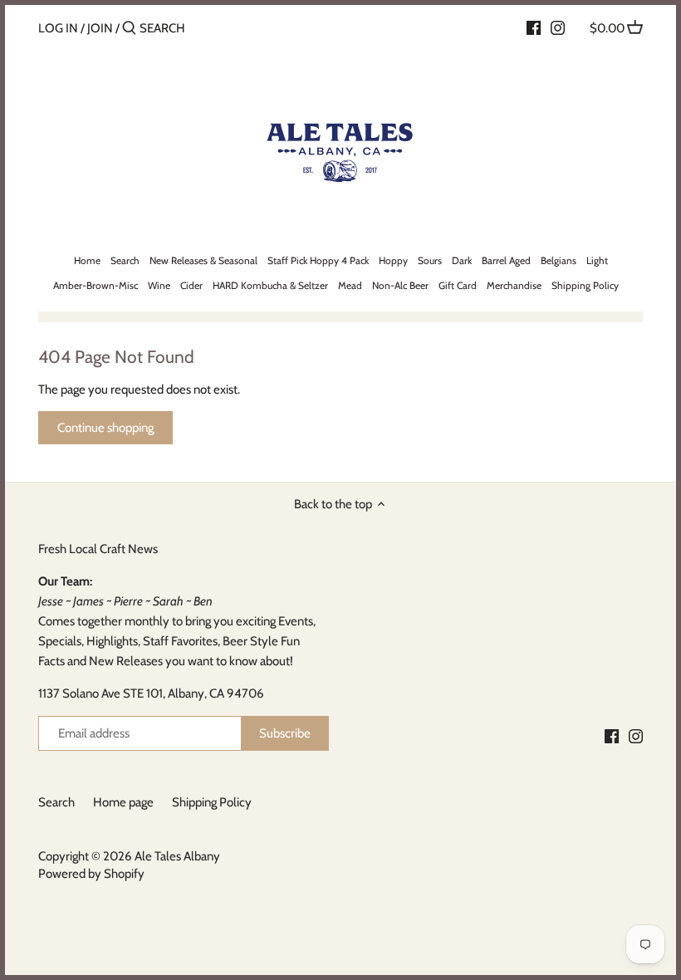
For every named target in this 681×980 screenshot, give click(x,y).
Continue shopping (105, 427)
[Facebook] (534, 27)
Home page (123, 802)
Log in (58, 28)
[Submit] (129, 29)
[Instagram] (558, 27)
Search (56, 802)
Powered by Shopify (91, 873)
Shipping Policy (212, 802)
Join (100, 28)
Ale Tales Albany (177, 856)
